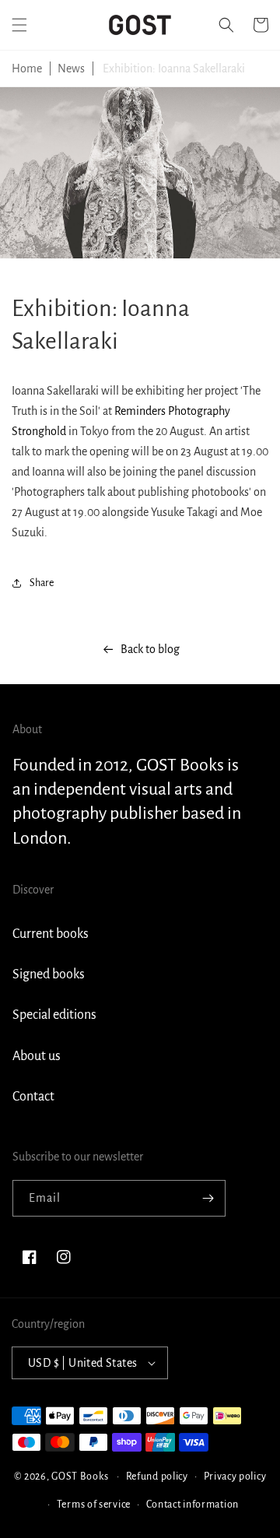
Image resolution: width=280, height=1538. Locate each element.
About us (36, 1056)
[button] (19, 25)
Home (27, 68)
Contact (33, 1097)
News (71, 68)
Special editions (54, 1015)
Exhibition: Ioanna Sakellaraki (174, 68)
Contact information (192, 1504)
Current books (50, 934)
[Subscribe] (208, 1198)
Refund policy (157, 1476)
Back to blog (150, 649)
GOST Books (79, 1476)
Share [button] (42, 583)
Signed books (48, 974)
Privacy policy (235, 1476)
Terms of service (94, 1504)
